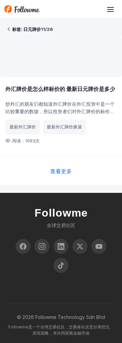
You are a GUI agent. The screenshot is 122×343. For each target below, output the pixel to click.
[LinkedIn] (61, 246)
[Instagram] (42, 246)
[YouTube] (99, 246)
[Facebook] (23, 246)
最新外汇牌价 (22, 126)
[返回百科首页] (8, 29)
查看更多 (61, 171)
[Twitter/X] (80, 246)
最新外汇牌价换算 (64, 126)
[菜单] (110, 9)
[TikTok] (61, 265)
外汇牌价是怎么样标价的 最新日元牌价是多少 (60, 88)
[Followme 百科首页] (22, 9)
